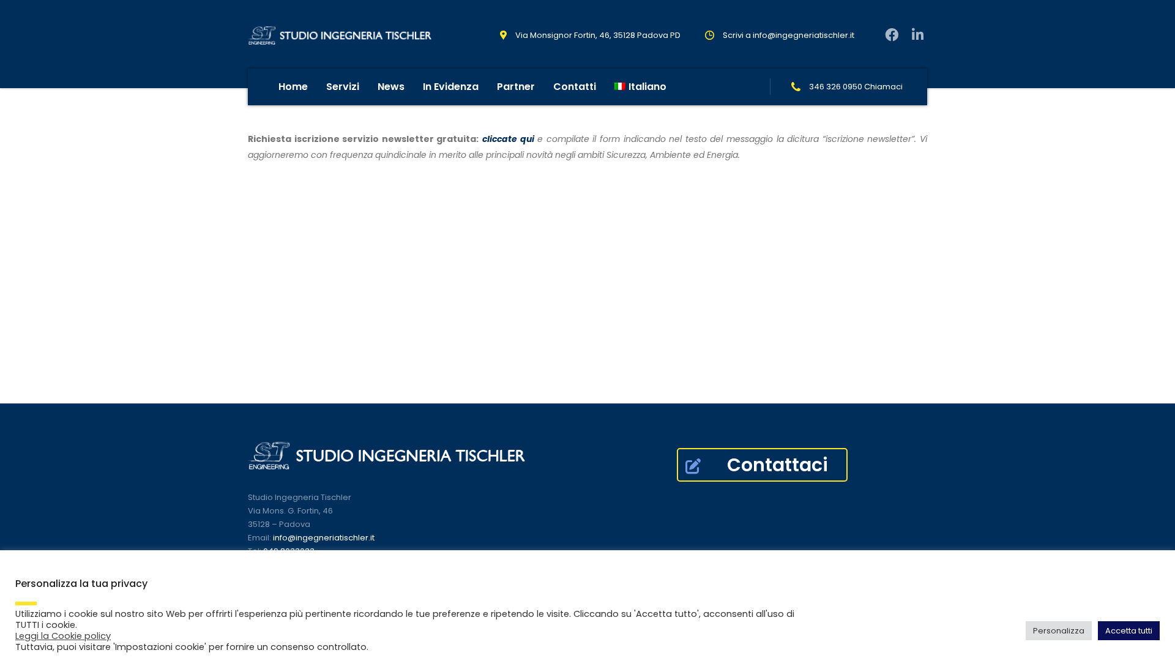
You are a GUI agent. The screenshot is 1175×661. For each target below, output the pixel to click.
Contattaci (777, 465)
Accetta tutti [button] (1128, 631)
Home (293, 87)
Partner (516, 87)
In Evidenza (451, 87)
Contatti (574, 87)
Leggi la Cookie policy (63, 636)
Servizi (342, 87)
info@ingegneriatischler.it (803, 35)
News (391, 87)
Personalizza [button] (1058, 631)
